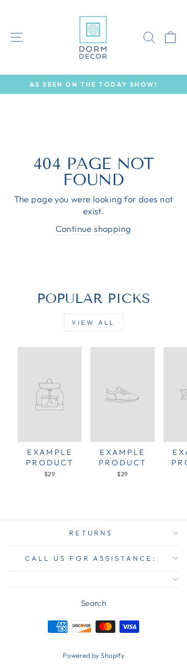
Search (93, 603)
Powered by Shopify (93, 655)
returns (91, 533)
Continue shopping (93, 228)
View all (93, 322)
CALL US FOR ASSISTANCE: (91, 558)
